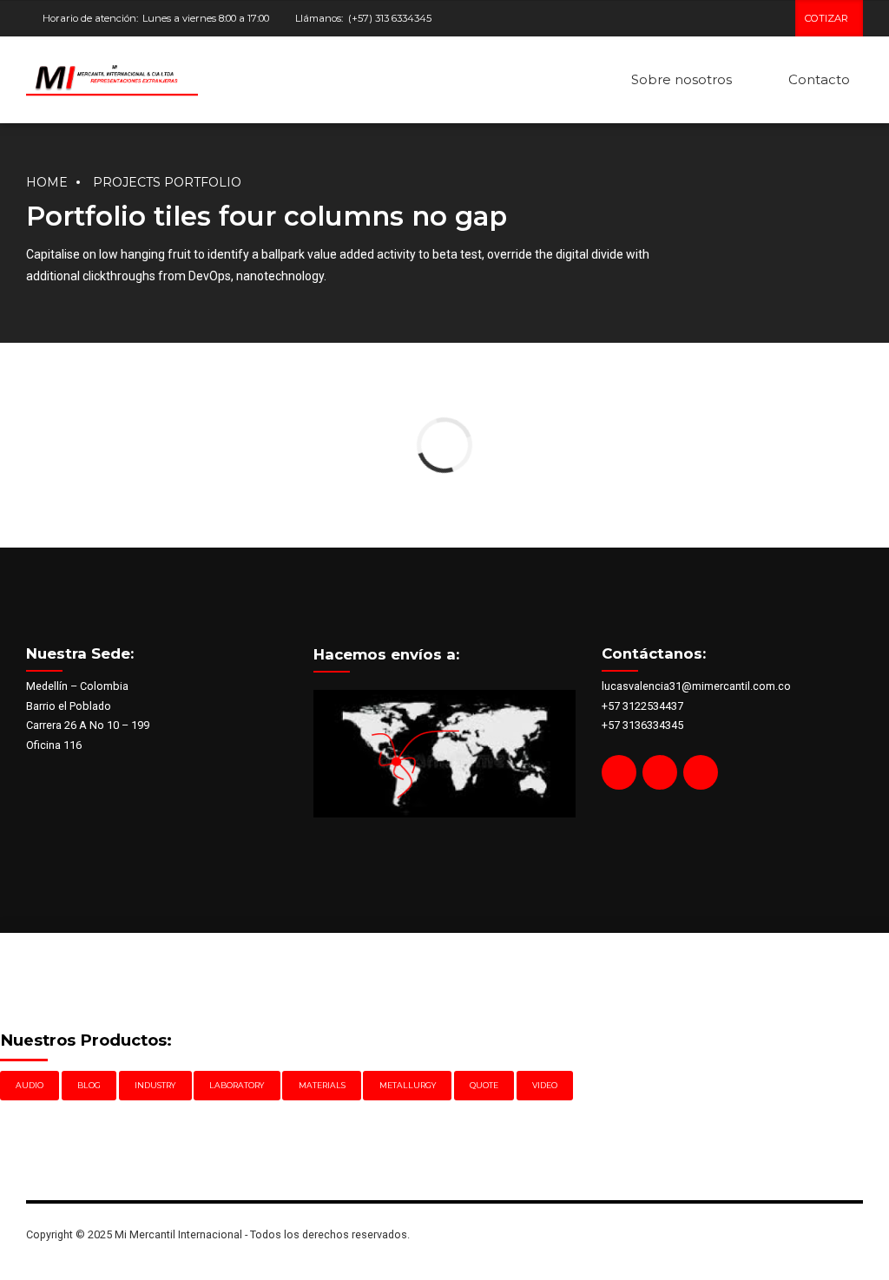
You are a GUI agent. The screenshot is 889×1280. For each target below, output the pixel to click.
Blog (89, 1085)
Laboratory (236, 1085)
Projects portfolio (167, 182)
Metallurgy (407, 1085)
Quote (484, 1085)
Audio (29, 1085)
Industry (155, 1085)
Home (47, 182)
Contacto (819, 79)
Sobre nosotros (681, 79)
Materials (322, 1085)
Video (544, 1085)
